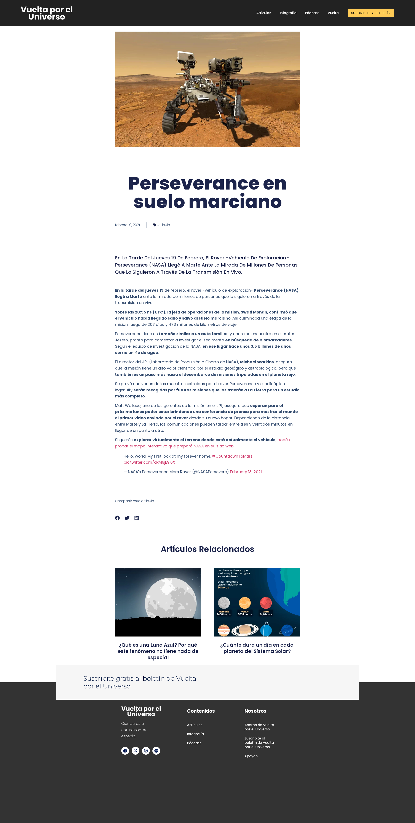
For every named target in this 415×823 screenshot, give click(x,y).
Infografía (288, 12)
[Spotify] (156, 751)
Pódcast (312, 12)
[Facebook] (125, 751)
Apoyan (251, 756)
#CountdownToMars (232, 456)
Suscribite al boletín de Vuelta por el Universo (259, 742)
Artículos (263, 12)
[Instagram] (146, 751)
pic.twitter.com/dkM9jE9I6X (149, 462)
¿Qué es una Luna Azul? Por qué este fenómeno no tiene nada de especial (158, 651)
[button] (117, 518)
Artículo (163, 224)
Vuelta (333, 12)
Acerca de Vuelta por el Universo (259, 727)
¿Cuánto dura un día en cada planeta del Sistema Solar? (257, 648)
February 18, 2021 (246, 471)
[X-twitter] (135, 751)
